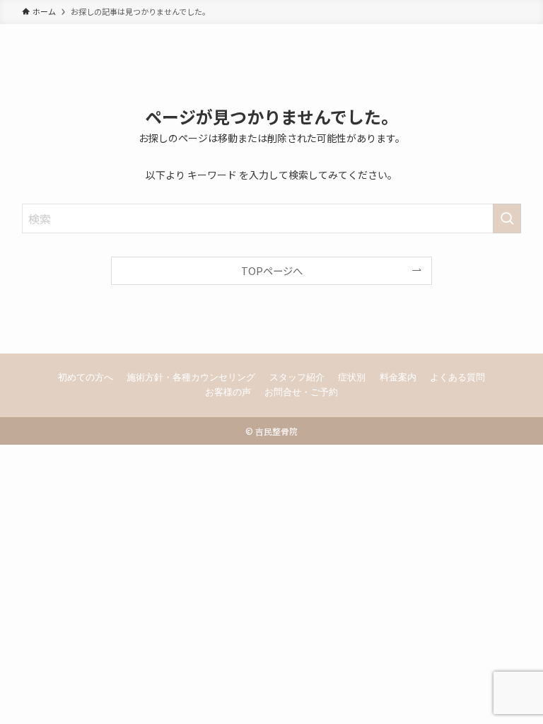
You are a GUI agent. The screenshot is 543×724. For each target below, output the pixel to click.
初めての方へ (85, 377)
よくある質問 (457, 377)
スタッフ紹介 (297, 377)
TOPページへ (272, 270)
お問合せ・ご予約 (301, 392)
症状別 (352, 377)
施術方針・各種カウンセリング (191, 377)
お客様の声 (228, 392)
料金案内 (398, 377)
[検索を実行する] (507, 218)
